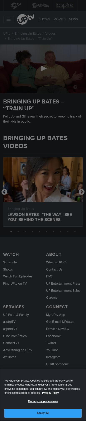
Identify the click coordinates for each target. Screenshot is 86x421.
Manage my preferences (43, 401)
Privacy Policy (50, 393)
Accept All (43, 413)
